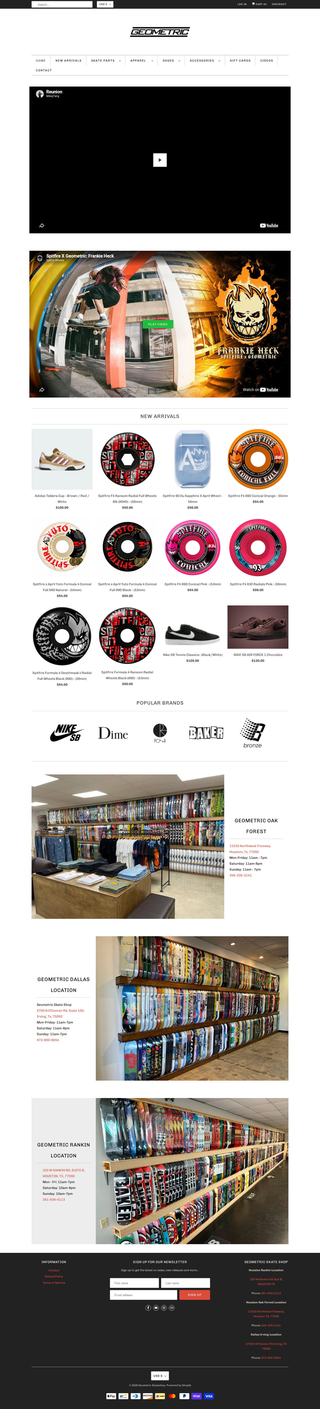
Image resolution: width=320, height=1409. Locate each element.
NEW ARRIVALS (69, 60)
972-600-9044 (48, 1040)
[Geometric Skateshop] (160, 32)
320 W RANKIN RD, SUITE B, (64, 1170)
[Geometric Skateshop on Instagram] (164, 1308)
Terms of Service (54, 1282)
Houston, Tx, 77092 (244, 852)
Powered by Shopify (179, 1385)
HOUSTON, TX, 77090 (59, 1176)
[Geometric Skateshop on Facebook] (148, 1308)
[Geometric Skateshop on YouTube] (156, 1308)
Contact (54, 1270)
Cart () (261, 4)
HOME (41, 60)
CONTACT (44, 70)
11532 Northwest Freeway (250, 846)
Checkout (279, 4)
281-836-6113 (54, 1200)
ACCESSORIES (203, 60)
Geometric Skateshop (151, 1385)
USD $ (103, 4)
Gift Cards (240, 60)
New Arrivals (160, 416)
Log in (242, 4)
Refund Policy (54, 1276)
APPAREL (139, 60)
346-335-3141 (240, 875)
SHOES (169, 60)
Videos (266, 60)
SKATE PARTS (104, 60)
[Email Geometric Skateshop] (172, 1308)
